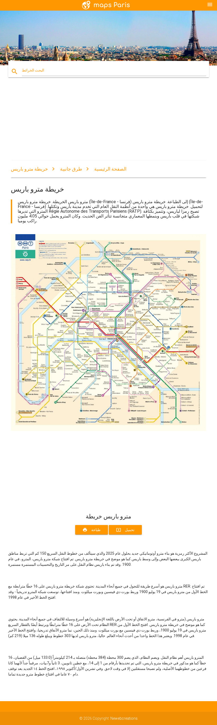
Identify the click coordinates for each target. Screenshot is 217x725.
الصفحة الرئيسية (110, 169)
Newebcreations (124, 718)
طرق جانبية (71, 169)
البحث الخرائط (33, 70)
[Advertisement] (108, 123)
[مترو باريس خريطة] (108, 430)
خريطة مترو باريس (29, 169)
